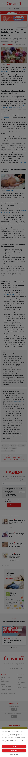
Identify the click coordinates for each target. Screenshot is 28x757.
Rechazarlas (14, 750)
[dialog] (14, 743)
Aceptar (14, 746)
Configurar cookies (14, 754)
